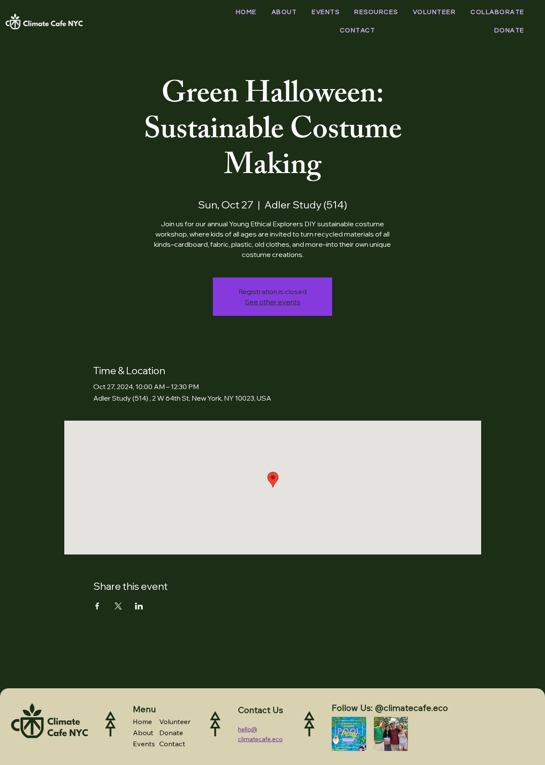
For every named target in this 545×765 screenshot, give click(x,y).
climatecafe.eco (260, 739)
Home (142, 721)
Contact (172, 743)
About (143, 732)
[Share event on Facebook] (97, 606)
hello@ (247, 729)
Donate (171, 732)
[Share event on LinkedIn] (139, 606)
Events (144, 743)
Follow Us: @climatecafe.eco (390, 707)
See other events (273, 301)
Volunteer (175, 721)
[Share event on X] (118, 606)
